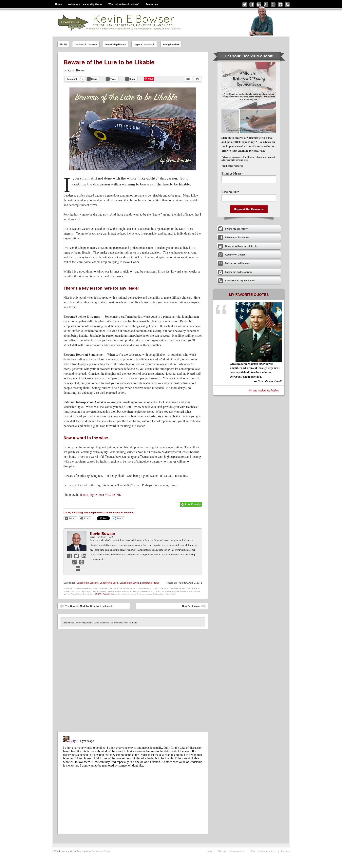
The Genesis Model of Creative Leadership (86, 606)
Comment (72, 78)
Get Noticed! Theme (101, 851)
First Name (230, 191)
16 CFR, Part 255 (102, 594)
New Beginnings (194, 606)
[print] (197, 79)
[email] (188, 79)
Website (78, 568)
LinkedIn (84, 556)
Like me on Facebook (251, 4)
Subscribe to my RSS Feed (287, 4)
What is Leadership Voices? (124, 4)
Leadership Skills (109, 582)
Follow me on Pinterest (273, 4)
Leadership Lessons (85, 44)
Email (81, 562)
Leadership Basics (115, 44)
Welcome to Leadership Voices (85, 4)
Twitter (76, 556)
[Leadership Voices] (119, 22)
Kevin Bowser (76, 70)
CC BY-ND (113, 494)
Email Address (232, 173)
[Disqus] (132, 678)
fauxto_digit (87, 494)
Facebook (69, 556)
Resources (151, 4)
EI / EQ (63, 44)
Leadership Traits (149, 582)
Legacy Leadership (144, 44)
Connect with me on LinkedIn (258, 4)
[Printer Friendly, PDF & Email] (191, 505)
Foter (101, 494)
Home (58, 4)
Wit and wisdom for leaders (263, 390)
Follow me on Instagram (280, 4)
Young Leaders (171, 44)
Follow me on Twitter (244, 4)
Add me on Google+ (266, 4)
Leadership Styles (129, 582)
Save (150, 78)
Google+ (74, 562)
